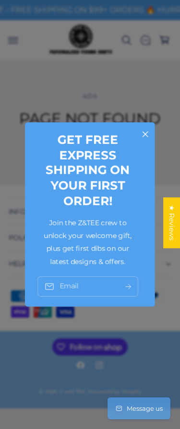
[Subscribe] (128, 286)
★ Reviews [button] (172, 222)
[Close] (145, 134)
